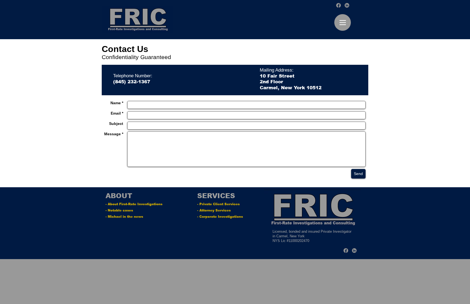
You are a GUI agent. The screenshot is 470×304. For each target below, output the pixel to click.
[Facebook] (338, 5)
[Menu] (342, 22)
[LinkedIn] (347, 5)
